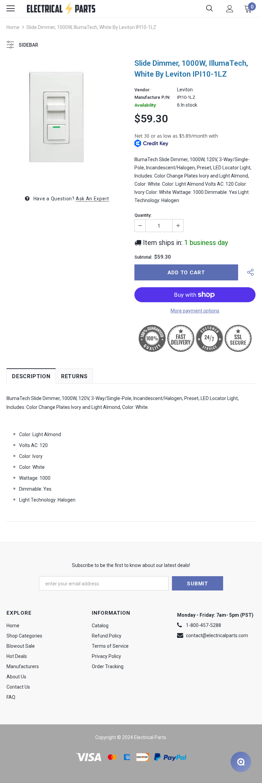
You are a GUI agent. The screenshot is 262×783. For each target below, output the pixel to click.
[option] (67, 120)
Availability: (145, 105)
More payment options (195, 310)
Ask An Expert (92, 198)
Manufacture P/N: (152, 97)
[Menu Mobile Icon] (10, 8)
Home (12, 27)
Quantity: (142, 215)
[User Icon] (229, 8)
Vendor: (142, 90)
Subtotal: (143, 257)
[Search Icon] (209, 8)
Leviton (185, 89)
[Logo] (61, 8)
